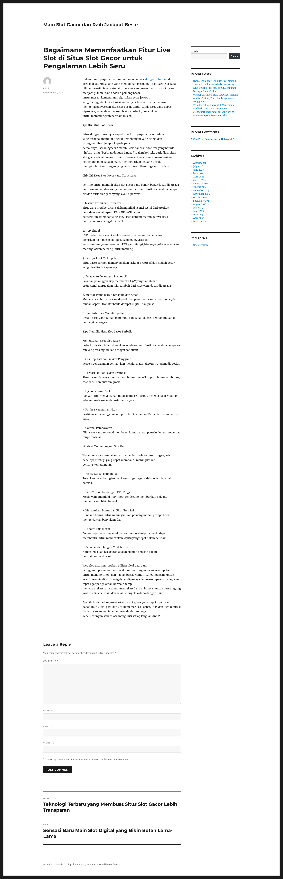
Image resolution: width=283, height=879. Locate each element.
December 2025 (201, 190)
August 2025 (199, 204)
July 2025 (198, 207)
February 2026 (200, 183)
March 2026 (199, 180)
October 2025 (200, 197)
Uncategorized (200, 245)
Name (48, 710)
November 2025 (201, 194)
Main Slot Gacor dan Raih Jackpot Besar (90, 24)
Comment (50, 661)
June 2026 (198, 169)
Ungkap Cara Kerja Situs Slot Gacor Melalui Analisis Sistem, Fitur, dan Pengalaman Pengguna (215, 98)
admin (46, 88)
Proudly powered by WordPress (103, 864)
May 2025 (198, 214)
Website (48, 742)
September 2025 (201, 200)
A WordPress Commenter (204, 139)
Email (48, 726)
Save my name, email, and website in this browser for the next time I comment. (89, 759)
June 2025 (198, 211)
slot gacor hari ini (156, 79)
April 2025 (198, 218)
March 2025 (199, 221)
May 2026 (198, 173)
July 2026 (198, 166)
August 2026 (200, 163)
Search (194, 51)
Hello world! (227, 139)
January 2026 (200, 187)
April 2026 (198, 176)
